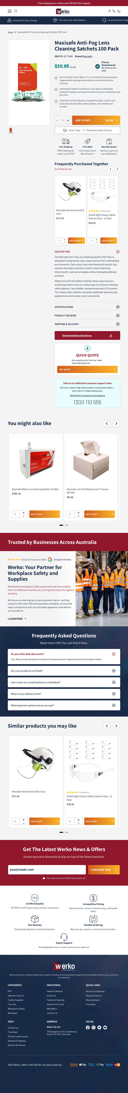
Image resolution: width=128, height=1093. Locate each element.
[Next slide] (117, 169)
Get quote (64, 369)
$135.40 (16, 493)
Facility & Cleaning (55, 1000)
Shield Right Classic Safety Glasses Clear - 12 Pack (102, 216)
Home (10, 32)
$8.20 (70, 497)
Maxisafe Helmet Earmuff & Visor (70, 212)
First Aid (12, 1004)
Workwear (12, 1013)
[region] (87, 212)
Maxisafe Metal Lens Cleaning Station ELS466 (35, 489)
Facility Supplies (15, 1000)
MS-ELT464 (64, 56)
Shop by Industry (94, 995)
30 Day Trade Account (18, 1036)
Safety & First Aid (55, 1004)
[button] (118, 11)
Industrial (51, 995)
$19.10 (92, 222)
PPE (10, 991)
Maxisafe (87, 56)
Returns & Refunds (16, 1045)
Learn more (15, 618)
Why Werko (52, 1008)
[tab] (61, 525)
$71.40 (60, 218)
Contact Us (52, 1013)
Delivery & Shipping (17, 1040)
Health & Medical (55, 991)
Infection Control (16, 995)
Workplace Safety (16, 1008)
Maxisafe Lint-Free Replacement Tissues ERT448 (87, 491)
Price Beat (91, 1004)
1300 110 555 (87, 402)
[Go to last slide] (110, 169)
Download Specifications (77, 335)
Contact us (13, 1027)
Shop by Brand (93, 1000)
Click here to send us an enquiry (87, 395)
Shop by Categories (95, 991)
